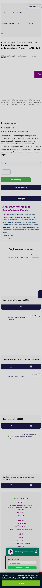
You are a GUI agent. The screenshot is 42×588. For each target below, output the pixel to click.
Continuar (21, 583)
